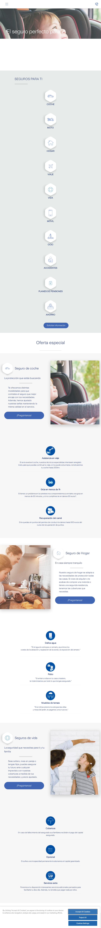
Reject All (82, 917)
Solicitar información (56, 325)
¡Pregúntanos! (24, 415)
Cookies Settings (82, 923)
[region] (50, 917)
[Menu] (6, 4)
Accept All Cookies (82, 912)
